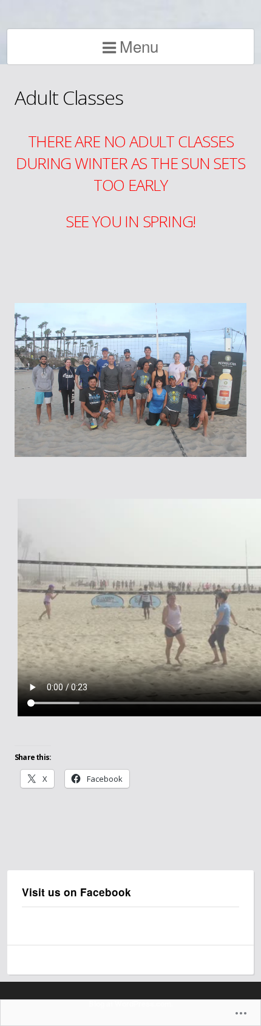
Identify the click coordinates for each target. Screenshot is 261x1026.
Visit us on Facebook (76, 892)
